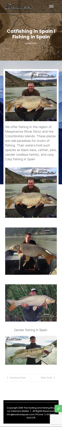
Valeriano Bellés (20, 411)
